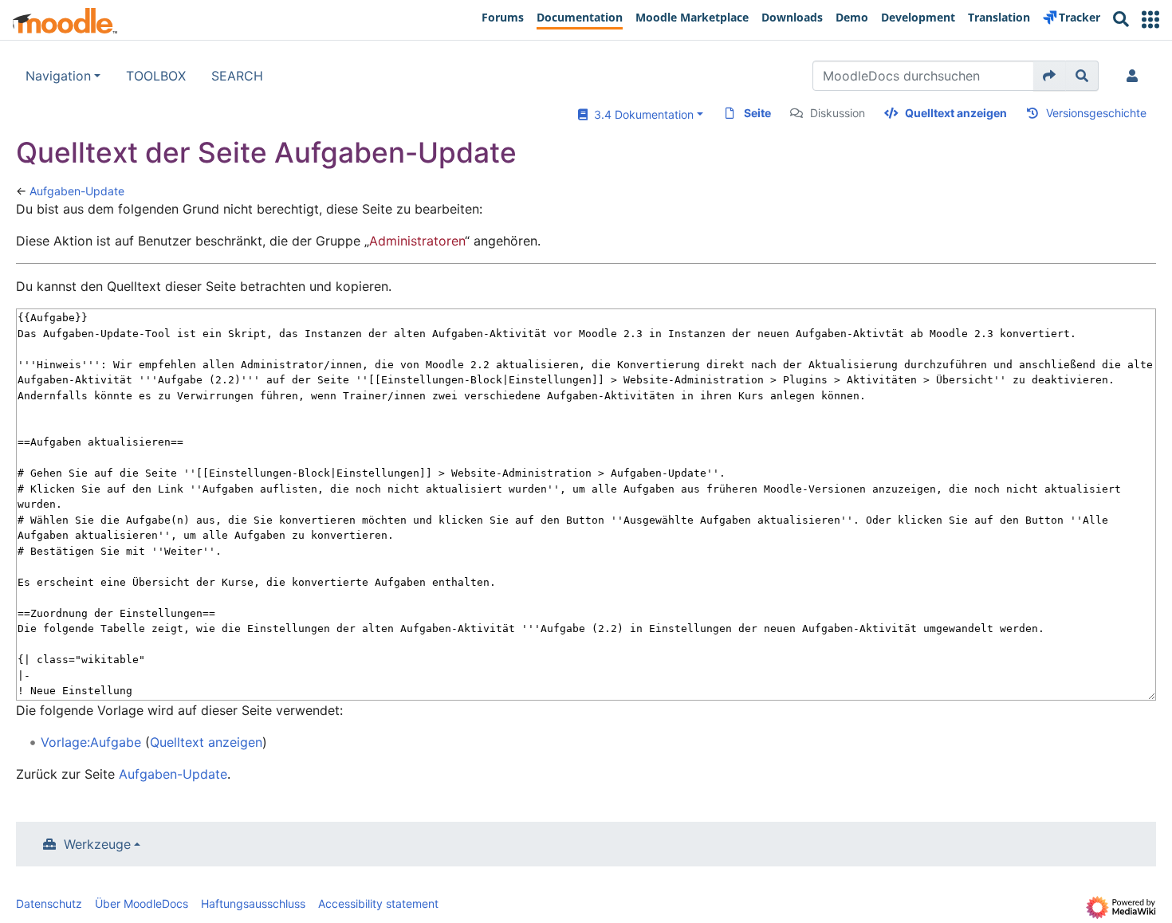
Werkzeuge (97, 844)
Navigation (58, 76)
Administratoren (417, 241)
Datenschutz (49, 903)
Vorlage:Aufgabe (91, 742)
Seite (757, 113)
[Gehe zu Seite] (1049, 76)
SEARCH (237, 76)
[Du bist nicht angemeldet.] (1135, 76)
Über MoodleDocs (141, 903)
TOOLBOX (156, 76)
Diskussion (837, 113)
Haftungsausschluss (253, 903)
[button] (1150, 19)
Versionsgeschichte (1096, 113)
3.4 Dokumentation (641, 114)
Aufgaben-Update (76, 191)
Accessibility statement (378, 903)
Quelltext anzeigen (956, 113)
